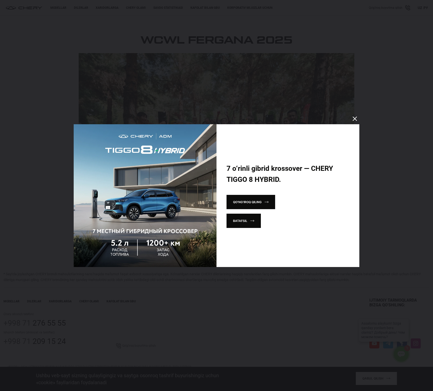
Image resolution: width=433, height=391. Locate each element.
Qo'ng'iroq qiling (247, 202)
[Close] (354, 118)
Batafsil (240, 221)
